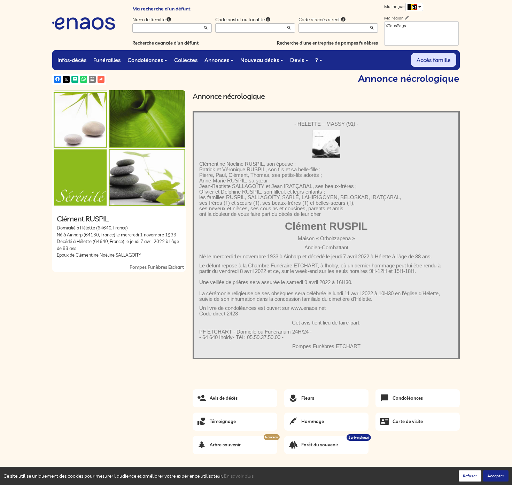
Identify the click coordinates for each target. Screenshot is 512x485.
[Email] (74, 79)
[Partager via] (101, 79)
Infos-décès (71, 59)
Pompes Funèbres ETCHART (326, 346)
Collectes (185, 59)
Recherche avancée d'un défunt (165, 43)
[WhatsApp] (83, 79)
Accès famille (434, 59)
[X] (66, 79)
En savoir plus (239, 476)
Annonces (216, 59)
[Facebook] (57, 79)
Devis (297, 59)
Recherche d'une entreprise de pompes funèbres (327, 43)
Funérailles (107, 59)
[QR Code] (92, 79)
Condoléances (145, 59)
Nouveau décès (259, 59)
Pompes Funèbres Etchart (157, 267)
